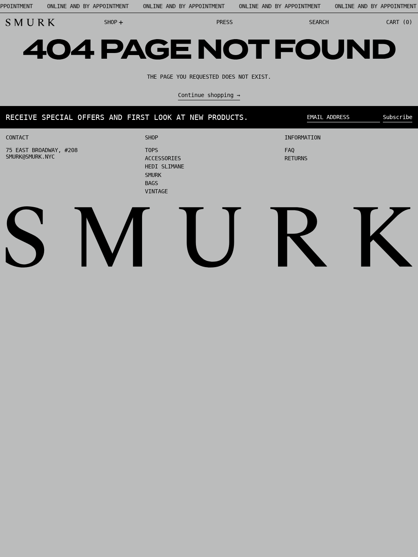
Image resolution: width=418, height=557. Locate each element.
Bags (151, 183)
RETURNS (296, 158)
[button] (319, 22)
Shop (151, 137)
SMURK (153, 175)
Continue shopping (205, 95)
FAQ (289, 150)
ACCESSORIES (163, 158)
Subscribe (397, 117)
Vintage (156, 191)
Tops (151, 150)
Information (302, 137)
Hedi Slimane (164, 166)
